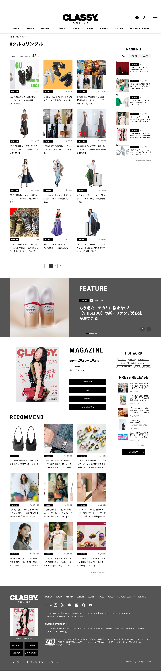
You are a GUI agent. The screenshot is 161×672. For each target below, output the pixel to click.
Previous (142, 329)
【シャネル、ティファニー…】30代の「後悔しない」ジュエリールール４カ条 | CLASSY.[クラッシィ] (140, 119)
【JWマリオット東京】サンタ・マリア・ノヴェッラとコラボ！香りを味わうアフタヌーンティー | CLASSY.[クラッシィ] (91, 464)
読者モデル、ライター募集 (55, 616)
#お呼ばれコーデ (143, 359)
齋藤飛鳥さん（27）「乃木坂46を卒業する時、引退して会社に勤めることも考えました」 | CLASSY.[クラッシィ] (23, 562)
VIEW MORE (133, 452)
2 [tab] (90, 333)
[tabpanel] (80, 307)
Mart (80, 629)
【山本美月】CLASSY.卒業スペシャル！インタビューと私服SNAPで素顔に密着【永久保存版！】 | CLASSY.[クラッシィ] (24, 513)
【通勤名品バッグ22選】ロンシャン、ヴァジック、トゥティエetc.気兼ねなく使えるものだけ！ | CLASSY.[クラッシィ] (58, 513)
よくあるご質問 (91, 613)
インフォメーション (53, 613)
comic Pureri (141, 629)
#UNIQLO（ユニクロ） (124, 367)
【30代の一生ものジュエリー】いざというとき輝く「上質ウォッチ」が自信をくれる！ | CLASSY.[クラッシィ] (58, 464)
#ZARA (137, 367)
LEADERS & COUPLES (139, 29)
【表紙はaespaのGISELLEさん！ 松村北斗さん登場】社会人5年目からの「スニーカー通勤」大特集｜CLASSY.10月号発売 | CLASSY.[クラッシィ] (140, 135)
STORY (67, 629)
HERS (74, 629)
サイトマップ (53, 662)
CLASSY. (53, 629)
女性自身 (109, 629)
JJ (47, 629)
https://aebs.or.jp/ (63, 645)
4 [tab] (96, 333)
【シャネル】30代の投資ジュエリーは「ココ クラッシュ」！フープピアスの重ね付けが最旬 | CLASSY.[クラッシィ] (91, 513)
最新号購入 (87, 382)
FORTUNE (119, 29)
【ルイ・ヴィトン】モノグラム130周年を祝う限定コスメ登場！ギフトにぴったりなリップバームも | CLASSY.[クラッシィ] (140, 69)
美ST (85, 629)
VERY (60, 629)
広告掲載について (78, 613)
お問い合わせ (104, 613)
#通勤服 (132, 359)
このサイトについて (19, 662)
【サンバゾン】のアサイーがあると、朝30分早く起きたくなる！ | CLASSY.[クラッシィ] (91, 562)
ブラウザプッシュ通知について (78, 616)
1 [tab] (87, 333)
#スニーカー (142, 363)
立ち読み (87, 390)
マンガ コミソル (52, 632)
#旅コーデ (124, 363)
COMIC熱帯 (130, 629)
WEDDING (45, 29)
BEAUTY (30, 29)
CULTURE (61, 29)
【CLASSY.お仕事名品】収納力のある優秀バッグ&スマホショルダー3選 (24, 464)
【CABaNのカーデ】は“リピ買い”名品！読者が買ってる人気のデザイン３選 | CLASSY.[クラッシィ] (140, 102)
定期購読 (87, 399)
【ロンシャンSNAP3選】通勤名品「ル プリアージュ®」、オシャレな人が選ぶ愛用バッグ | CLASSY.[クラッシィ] (140, 86)
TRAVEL (89, 29)
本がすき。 (64, 632)
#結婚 (133, 363)
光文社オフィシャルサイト (120, 613)
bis (91, 629)
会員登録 (66, 613)
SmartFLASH (119, 629)
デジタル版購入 (88, 407)
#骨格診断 (146, 367)
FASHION (16, 29)
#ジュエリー (122, 359)
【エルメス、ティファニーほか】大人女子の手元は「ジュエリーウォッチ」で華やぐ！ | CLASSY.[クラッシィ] (140, 152)
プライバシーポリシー (37, 662)
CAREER (104, 29)
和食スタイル (99, 629)
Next (149, 329)
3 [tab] (93, 333)
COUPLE (75, 29)
